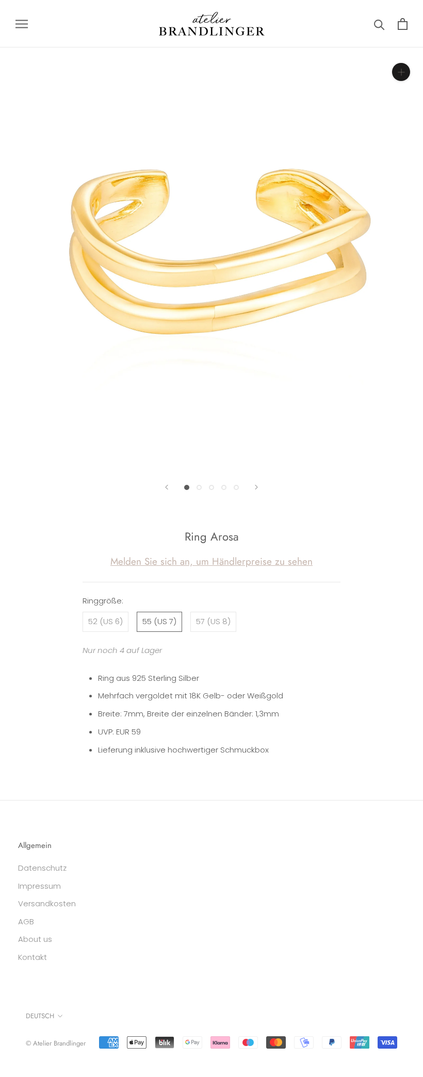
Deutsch (40, 1016)
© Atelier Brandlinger (56, 1043)
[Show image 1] (186, 487)
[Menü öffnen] (21, 23)
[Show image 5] (236, 487)
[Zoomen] (401, 72)
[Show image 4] (223, 487)
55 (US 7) (159, 621)
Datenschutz (42, 867)
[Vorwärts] (256, 487)
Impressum (39, 885)
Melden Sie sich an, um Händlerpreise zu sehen (211, 561)
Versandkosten (47, 903)
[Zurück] (166, 487)
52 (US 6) (105, 621)
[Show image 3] (211, 487)
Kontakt (32, 957)
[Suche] (379, 24)
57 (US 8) (213, 621)
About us (35, 939)
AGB (26, 921)
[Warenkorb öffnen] (403, 24)
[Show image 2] (199, 487)
